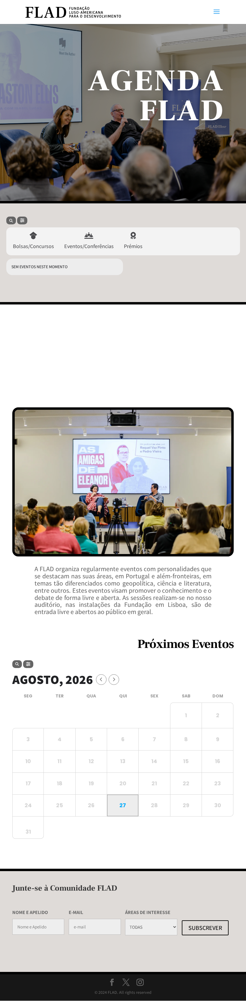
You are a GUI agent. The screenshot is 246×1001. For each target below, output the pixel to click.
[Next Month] (114, 679)
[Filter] (22, 220)
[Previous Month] (101, 679)
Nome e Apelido (30, 912)
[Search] (11, 220)
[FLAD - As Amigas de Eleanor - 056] (123, 552)
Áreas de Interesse (147, 912)
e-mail (76, 912)
